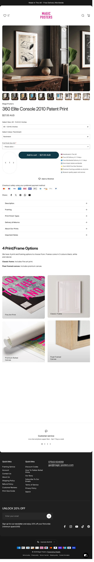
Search (28, 492)
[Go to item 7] (59, 96)
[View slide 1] (42, 444)
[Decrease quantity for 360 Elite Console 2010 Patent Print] (5, 163)
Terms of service (44, 555)
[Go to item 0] (5, 96)
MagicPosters (8, 104)
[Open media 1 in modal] (64, 29)
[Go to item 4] (32, 96)
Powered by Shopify (53, 552)
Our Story (29, 476)
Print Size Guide (8, 491)
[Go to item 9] (77, 96)
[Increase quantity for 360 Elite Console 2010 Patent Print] (14, 163)
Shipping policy (54, 555)
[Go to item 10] (86, 96)
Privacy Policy (30, 488)
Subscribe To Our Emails (32, 480)
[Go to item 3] (23, 96)
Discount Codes (31, 467)
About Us (6, 477)
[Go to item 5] (41, 96)
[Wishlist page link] (4, 15)
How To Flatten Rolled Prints (34, 471)
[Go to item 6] (50, 96)
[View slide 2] (44, 444)
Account (5, 470)
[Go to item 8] (68, 96)
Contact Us (6, 474)
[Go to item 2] (14, 96)
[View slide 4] (50, 444)
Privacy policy (34, 555)
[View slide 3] (47, 444)
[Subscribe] (49, 516)
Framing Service (8, 467)
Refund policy (26, 555)
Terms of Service (31, 485)
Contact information (64, 555)
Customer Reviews (9, 488)
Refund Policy (7, 484)
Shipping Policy (8, 481)
